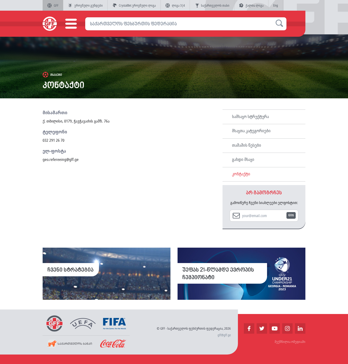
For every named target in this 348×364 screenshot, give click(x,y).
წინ (291, 215)
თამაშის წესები (246, 145)
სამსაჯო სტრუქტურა (250, 116)
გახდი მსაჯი (243, 159)
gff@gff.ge (224, 335)
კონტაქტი (241, 174)
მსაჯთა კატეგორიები (251, 130)
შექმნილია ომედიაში (290, 341)
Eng (275, 5)
